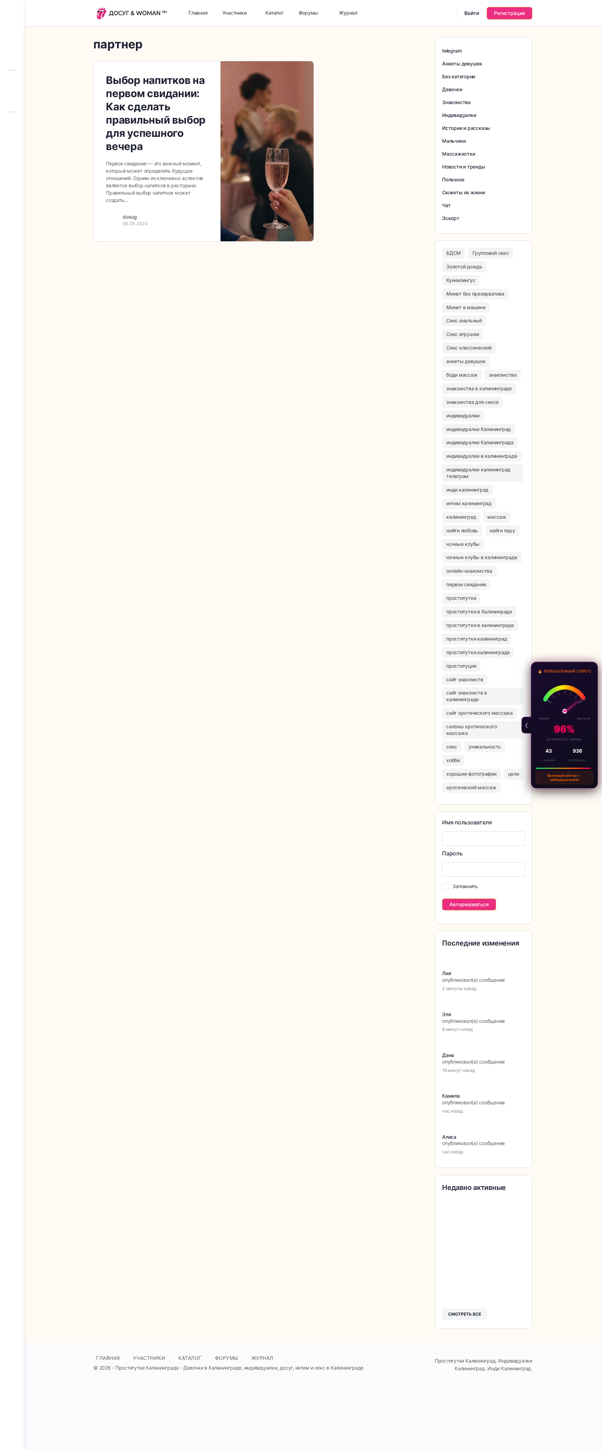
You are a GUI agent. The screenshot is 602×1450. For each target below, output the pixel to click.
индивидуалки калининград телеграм (478, 473)
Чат (446, 205)
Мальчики (453, 141)
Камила (451, 1096)
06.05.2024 (135, 223)
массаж (496, 517)
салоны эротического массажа (471, 729)
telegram (452, 51)
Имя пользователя (467, 822)
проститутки (461, 598)
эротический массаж (471, 787)
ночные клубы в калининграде (481, 557)
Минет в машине (466, 307)
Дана (448, 1055)
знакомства (503, 375)
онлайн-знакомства (469, 571)
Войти (471, 13)
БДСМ (453, 253)
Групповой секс (490, 253)
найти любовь (462, 530)
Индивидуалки (459, 115)
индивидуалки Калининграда (480, 442)
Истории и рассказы (466, 128)
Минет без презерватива (475, 294)
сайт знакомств (464, 679)
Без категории (458, 76)
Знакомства (456, 102)
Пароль (452, 853)
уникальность (485, 747)
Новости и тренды (463, 167)
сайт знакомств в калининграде (466, 696)
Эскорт (451, 218)
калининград (461, 517)
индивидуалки (462, 415)
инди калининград (467, 490)
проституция (461, 666)
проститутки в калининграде (480, 625)
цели (513, 774)
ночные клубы (462, 544)
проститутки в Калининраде (479, 611)
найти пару (502, 530)
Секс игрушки (462, 334)
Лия (446, 973)
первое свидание (466, 584)
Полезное (453, 179)
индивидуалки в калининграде (481, 456)
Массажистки (458, 154)
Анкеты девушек (462, 63)
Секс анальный (464, 320)
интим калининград (469, 503)
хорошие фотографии (471, 774)
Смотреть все (464, 1314)
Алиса (449, 1137)
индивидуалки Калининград (478, 429)
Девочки (452, 89)
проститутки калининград (476, 639)
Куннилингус (460, 280)
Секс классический (469, 348)
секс (451, 747)
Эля (446, 1014)
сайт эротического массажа (479, 713)
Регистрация (509, 13)
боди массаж (461, 375)
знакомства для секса (472, 402)
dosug (130, 217)
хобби (453, 760)
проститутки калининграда (478, 652)
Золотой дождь (464, 266)
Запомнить (465, 886)
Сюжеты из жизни (463, 192)
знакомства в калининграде (479, 388)
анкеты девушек (466, 361)
